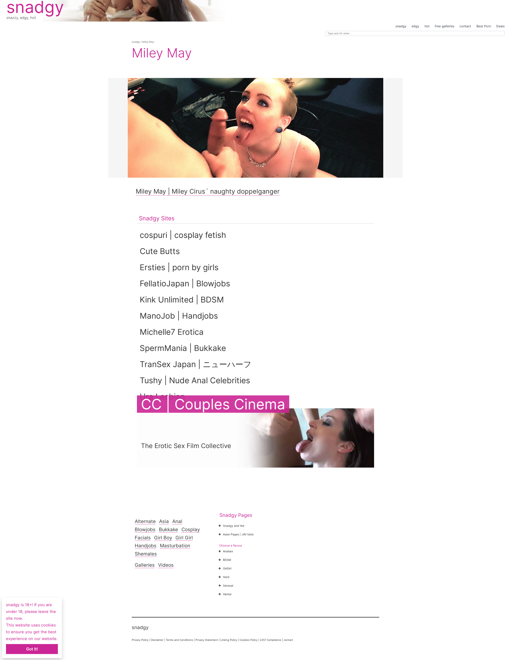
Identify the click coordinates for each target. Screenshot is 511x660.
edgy (415, 26)
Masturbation (175, 546)
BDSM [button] (227, 559)
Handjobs (145, 546)
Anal (177, 521)
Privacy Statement (206, 639)
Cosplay (190, 529)
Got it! (32, 649)
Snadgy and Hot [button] (233, 525)
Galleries (145, 565)
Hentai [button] (227, 594)
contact (465, 26)
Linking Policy (228, 639)
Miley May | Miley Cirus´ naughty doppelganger (208, 191)
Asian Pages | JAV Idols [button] (238, 534)
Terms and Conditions (179, 639)
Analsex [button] (228, 551)
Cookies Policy (248, 639)
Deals (500, 26)
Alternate (145, 521)
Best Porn (483, 26)
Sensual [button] (228, 585)
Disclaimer (157, 639)
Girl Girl (184, 538)
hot (427, 26)
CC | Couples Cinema (213, 404)
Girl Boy (163, 538)
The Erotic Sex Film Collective (186, 446)
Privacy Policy (140, 639)
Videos (166, 565)
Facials (143, 538)
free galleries (444, 26)
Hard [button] (226, 577)
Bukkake (168, 529)
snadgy (400, 26)
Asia (164, 521)
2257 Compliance (270, 639)
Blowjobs (145, 529)
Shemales (146, 554)
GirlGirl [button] (227, 568)
